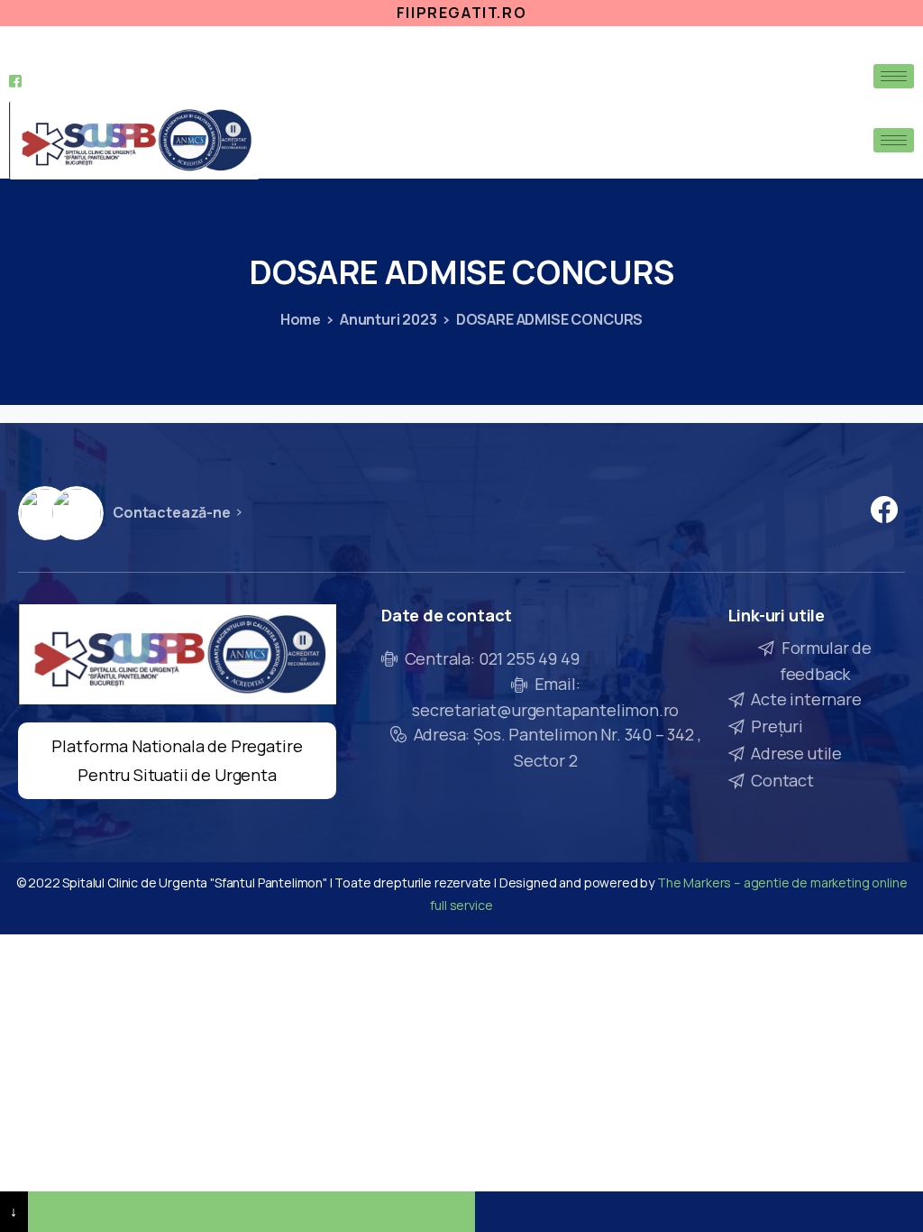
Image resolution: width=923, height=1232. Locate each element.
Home (300, 319)
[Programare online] (699, 1211)
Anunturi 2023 (388, 319)
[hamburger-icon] (893, 76)
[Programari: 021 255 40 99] (252, 1211)
